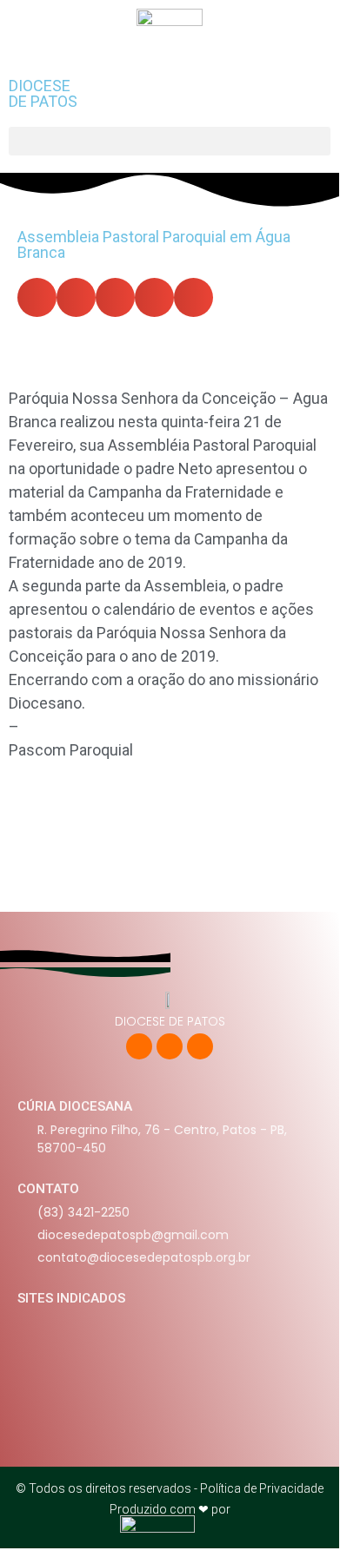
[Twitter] (170, 1046)
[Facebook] (139, 1046)
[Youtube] (200, 1046)
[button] (169, 141)
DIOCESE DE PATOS (43, 93)
